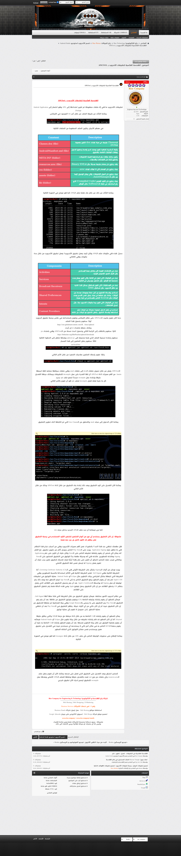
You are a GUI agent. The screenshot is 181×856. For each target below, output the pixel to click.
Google (143, 788)
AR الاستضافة (106, 32)
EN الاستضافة (93, 32)
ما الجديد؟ (143, 32)
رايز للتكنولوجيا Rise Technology (126, 43)
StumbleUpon (141, 784)
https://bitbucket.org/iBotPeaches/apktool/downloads (76, 334)
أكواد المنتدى (52, 777)
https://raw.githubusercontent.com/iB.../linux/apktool (75, 324)
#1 (33, 77)
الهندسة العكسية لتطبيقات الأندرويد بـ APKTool (120, 65)
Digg (143, 777)
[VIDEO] (54, 786)
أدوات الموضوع (45, 71)
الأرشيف (41, 839)
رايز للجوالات (101, 43)
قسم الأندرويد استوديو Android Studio (75, 43)
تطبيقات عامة (115, 37)
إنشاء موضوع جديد (141, 61)
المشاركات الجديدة (142, 37)
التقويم (124, 37)
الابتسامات (53, 780)
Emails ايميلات (80, 32)
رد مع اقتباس (38, 731)
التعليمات (131, 37)
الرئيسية (47, 839)
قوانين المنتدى (52, 793)
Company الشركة (120, 32)
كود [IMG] (53, 783)
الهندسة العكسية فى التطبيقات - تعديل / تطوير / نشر (130, 753)
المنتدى (134, 32)
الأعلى (35, 737)
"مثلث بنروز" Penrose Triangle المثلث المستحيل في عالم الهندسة (127, 759)
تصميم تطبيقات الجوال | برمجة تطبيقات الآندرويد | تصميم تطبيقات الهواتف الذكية (121, 766)
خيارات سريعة (104, 37)
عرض (36, 71)
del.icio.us (142, 781)
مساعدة (35, 2)
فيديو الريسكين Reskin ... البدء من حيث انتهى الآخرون (105, 742)
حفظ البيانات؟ (52, 2)
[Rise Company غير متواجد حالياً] (136, 97)
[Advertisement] (90, 53)
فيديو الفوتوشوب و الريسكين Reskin (69, 742)
